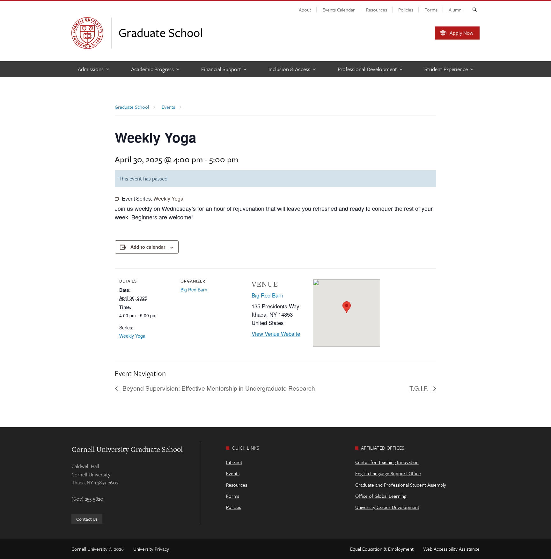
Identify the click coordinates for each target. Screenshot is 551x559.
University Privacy (151, 548)
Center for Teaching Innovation (387, 462)
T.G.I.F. (419, 388)
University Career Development (387, 507)
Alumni (455, 9)
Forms (430, 9)
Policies (405, 9)
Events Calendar (338, 9)
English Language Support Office (388, 473)
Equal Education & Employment (382, 548)
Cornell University (89, 548)
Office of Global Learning (380, 495)
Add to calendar (147, 247)
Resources (376, 9)
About (305, 9)
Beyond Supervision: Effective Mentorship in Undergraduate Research (218, 388)
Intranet (234, 462)
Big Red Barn (193, 289)
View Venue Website (276, 333)
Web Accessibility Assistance (451, 548)
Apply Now (461, 33)
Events (232, 473)
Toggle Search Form (474, 9)
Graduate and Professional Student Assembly (400, 484)
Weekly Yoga (132, 336)
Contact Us (87, 519)
